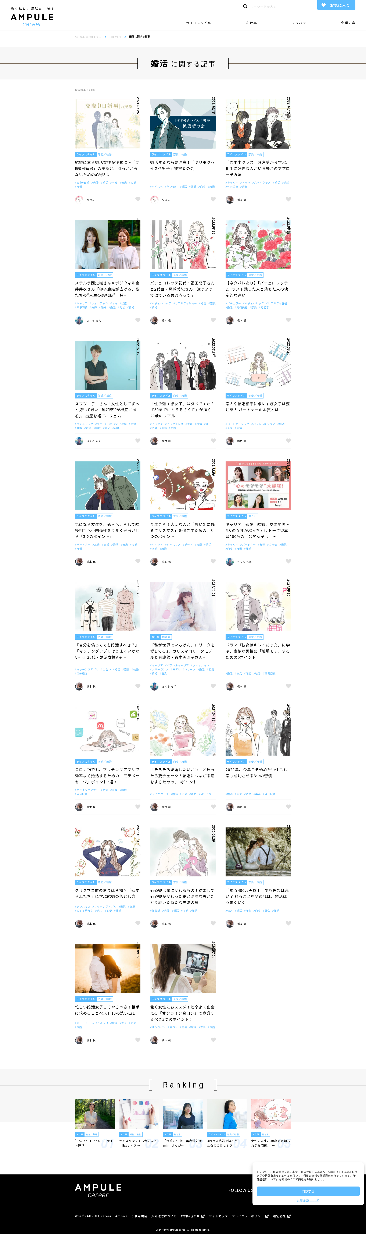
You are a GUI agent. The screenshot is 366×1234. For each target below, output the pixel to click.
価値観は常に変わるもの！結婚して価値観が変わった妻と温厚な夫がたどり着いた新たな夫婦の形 (182, 896)
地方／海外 (91, 1134)
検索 (245, 7)
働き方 (166, 637)
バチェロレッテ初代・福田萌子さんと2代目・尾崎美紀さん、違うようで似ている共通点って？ (182, 289)
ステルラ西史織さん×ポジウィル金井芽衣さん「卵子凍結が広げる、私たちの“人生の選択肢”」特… (107, 289)
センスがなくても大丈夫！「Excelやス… (138, 1143)
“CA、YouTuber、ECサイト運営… (94, 1143)
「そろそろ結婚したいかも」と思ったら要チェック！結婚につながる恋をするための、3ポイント (182, 775)
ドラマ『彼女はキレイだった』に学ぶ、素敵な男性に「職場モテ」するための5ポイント (258, 651)
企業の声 (348, 22)
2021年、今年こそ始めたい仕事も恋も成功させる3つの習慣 (256, 772)
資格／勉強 (135, 1134)
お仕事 (251, 22)
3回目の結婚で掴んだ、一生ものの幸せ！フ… (225, 1143)
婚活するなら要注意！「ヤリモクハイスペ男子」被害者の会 (182, 165)
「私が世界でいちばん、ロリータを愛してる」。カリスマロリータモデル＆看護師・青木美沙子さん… (182, 651)
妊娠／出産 (105, 275)
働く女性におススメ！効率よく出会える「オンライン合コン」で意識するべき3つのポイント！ (182, 1013)
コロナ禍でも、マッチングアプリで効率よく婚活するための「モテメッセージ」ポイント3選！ (107, 775)
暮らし (252, 516)
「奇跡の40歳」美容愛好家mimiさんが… (182, 1143)
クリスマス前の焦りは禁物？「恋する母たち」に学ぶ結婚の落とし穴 (107, 893)
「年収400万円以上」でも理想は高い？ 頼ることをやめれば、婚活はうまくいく (257, 896)
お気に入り (340, 5)
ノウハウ (299, 22)
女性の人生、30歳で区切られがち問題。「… (270, 1143)
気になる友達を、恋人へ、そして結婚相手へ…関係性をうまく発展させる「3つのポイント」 (107, 530)
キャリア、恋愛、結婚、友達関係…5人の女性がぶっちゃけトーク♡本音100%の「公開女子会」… (258, 530)
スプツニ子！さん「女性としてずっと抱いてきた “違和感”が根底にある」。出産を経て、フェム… (107, 410)
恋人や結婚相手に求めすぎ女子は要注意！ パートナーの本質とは (258, 406)
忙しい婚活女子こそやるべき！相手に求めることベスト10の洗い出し (107, 1010)
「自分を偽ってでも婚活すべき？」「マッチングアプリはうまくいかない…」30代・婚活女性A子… (107, 651)
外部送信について (308, 1200)
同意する (308, 1191)
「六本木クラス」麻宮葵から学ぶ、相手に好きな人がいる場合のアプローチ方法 (258, 168)
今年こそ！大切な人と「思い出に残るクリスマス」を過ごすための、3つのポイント (182, 530)
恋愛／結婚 (105, 154)
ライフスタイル (198, 22)
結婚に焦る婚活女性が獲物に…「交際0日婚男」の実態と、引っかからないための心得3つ (107, 168)
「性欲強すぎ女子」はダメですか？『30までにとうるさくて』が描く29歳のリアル (182, 410)
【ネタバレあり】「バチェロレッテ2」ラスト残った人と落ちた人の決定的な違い (257, 289)
